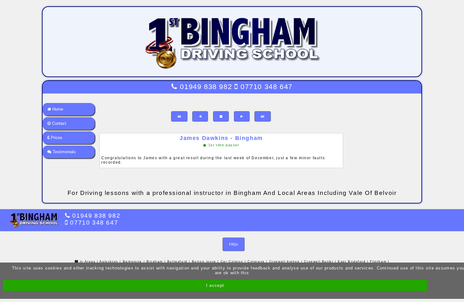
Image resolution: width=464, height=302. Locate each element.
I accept (215, 285)
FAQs (233, 244)
